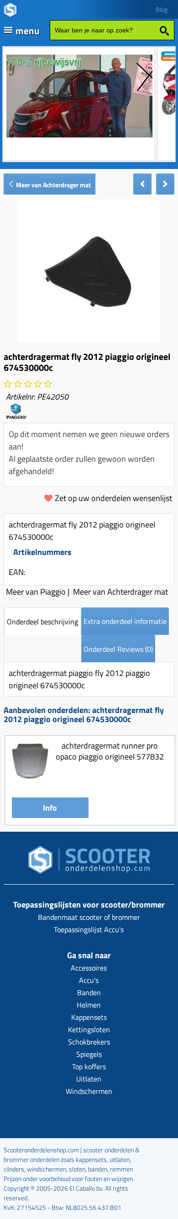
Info (50, 808)
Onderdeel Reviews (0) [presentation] (118, 649)
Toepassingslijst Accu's (89, 929)
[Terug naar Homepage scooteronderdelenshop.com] (89, 862)
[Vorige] (142, 184)
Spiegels (89, 1054)
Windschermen (89, 1091)
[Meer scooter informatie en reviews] (28, 384)
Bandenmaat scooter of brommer (89, 917)
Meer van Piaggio (36, 592)
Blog (162, 9)
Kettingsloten (89, 1029)
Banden (89, 992)
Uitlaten (88, 1078)
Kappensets (89, 1017)
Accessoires (89, 967)
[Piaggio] (16, 416)
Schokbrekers (89, 1041)
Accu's (89, 980)
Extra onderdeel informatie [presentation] (125, 621)
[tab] (42, 621)
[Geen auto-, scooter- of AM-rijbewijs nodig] (79, 138)
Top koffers (89, 1066)
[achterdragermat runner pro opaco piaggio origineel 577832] (30, 777)
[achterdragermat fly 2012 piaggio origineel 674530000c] (88, 339)
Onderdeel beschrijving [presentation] (42, 621)
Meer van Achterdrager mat (53, 185)
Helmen (89, 1004)
